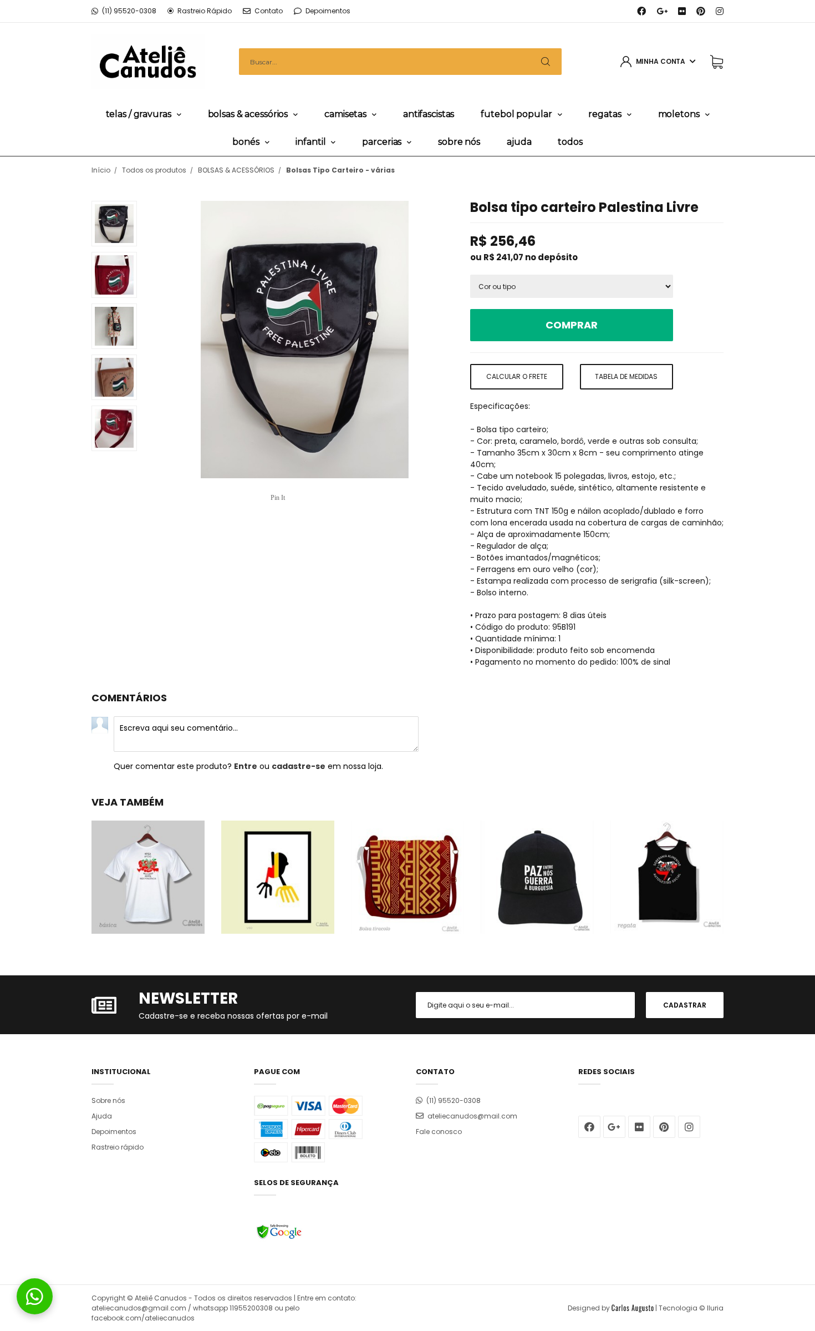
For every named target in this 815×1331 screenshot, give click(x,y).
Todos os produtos (154, 170)
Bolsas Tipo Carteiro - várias (340, 170)
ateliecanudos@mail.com (472, 1116)
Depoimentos (113, 1131)
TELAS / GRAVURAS (138, 114)
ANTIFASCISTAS (428, 114)
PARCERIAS (381, 141)
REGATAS (604, 114)
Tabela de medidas (626, 376)
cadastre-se (298, 766)
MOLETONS (679, 114)
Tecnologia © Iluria (691, 1308)
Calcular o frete (516, 376)
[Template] (633, 1308)
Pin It (278, 498)
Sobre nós (459, 141)
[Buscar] (545, 61)
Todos (570, 141)
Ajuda (519, 141)
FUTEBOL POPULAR (516, 114)
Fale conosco (439, 1131)
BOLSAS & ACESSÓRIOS (248, 114)
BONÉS (245, 141)
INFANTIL (310, 141)
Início (100, 170)
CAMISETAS (345, 114)
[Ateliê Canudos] (148, 61)
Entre (245, 766)
